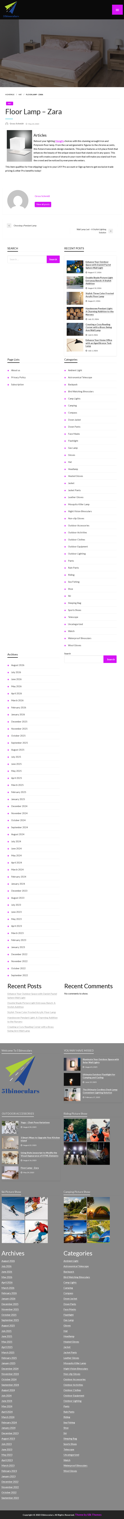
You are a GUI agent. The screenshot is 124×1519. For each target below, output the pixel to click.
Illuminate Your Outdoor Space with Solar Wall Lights (101, 1061)
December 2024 (19, 806)
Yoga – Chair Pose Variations (35, 1122)
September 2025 (19, 742)
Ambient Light (75, 370)
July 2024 (16, 841)
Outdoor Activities (77, 532)
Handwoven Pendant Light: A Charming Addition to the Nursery (100, 311)
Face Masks (74, 433)
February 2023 (18, 940)
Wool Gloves (74, 645)
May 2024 (16, 855)
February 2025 (18, 792)
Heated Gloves (75, 476)
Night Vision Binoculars (80, 511)
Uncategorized (75, 624)
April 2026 (16, 693)
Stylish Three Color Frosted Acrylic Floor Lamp (100, 295)
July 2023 (16, 904)
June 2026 (16, 679)
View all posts (43, 204)
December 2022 (19, 954)
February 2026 (18, 707)
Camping (72, 405)
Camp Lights (74, 398)
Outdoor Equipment (78, 546)
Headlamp (73, 469)
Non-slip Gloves (76, 518)
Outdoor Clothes (76, 539)
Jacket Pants (74, 490)
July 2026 (16, 672)
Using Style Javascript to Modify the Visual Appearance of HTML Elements (39, 1154)
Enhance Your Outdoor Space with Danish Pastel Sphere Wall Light (98, 265)
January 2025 (18, 799)
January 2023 (18, 947)
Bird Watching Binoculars (81, 391)
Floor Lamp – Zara (30, 1167)
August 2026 (17, 665)
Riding (71, 574)
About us (15, 370)
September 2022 (19, 975)
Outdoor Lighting (77, 553)
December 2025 (19, 721)
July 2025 (16, 756)
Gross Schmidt (17, 123)
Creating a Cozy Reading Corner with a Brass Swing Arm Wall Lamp (99, 327)
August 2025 (17, 749)
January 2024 (18, 883)
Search (67, 653)
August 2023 (17, 897)
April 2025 (16, 778)
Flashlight (73, 440)
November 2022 (19, 961)
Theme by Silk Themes (88, 1514)
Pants (71, 560)
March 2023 (17, 933)
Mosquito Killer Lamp (79, 504)
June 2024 (16, 848)
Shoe (70, 588)
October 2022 (18, 968)
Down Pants (74, 426)
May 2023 (16, 919)
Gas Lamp (73, 447)
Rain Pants (73, 567)
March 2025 (17, 785)
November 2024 (19, 813)
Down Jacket (74, 419)
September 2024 (19, 827)
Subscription (17, 384)
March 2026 (17, 700)
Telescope (73, 617)
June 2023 (16, 911)
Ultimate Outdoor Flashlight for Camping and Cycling (99, 1076)
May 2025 (16, 770)
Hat (20, 94)
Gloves (71, 455)
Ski (69, 595)
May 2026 (16, 686)
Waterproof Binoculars (79, 638)
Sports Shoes (74, 610)
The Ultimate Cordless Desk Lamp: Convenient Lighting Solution (100, 1091)
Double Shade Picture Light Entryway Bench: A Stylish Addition (99, 280)
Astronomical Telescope (80, 377)
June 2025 (16, 764)
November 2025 (19, 728)
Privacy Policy (18, 377)
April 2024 (16, 862)
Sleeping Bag (74, 603)
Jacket (71, 483)
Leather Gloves (75, 497)
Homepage (9, 94)
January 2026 (18, 714)
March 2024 (17, 869)
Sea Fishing (74, 581)
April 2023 (16, 926)
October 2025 (18, 735)
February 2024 (18, 876)
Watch (71, 631)
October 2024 (18, 820)
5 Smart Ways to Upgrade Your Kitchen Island (40, 1139)
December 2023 (19, 890)
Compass (72, 412)
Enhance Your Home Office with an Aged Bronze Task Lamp (99, 343)
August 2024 (17, 834)
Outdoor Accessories (78, 525)
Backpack (72, 384)
